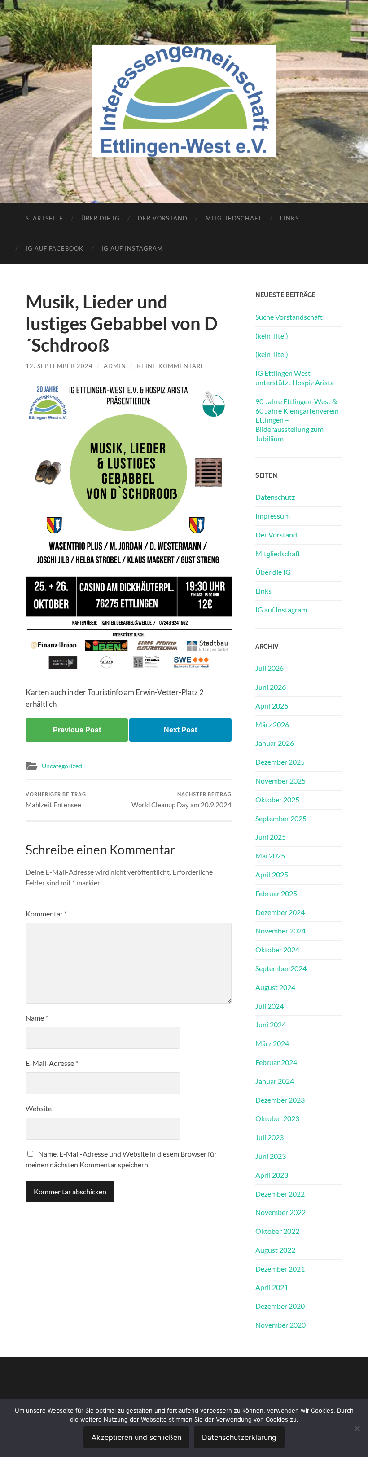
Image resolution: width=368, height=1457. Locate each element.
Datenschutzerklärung (239, 1437)
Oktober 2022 (277, 1231)
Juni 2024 (270, 1024)
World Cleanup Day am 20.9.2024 (181, 800)
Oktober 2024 (277, 949)
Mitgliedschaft (234, 218)
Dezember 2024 (280, 912)
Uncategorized (62, 766)
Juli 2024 (269, 1006)
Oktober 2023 (277, 1118)
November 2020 (280, 1325)
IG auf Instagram (132, 248)
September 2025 (281, 818)
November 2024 (280, 930)
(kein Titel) (271, 335)
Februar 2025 (276, 893)
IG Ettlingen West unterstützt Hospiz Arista (294, 378)
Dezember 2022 (280, 1193)
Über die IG (100, 218)
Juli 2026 (269, 668)
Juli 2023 (269, 1137)
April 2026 (271, 705)
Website (39, 1108)
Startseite (44, 218)
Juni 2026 (270, 686)
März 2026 (272, 724)
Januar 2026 (274, 743)
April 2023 (271, 1175)
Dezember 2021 (280, 1268)
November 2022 (280, 1212)
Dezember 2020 (280, 1306)
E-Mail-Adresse (52, 1063)
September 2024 (281, 968)
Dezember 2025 (280, 761)
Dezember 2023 (280, 1100)
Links (289, 218)
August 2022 (275, 1250)
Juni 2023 (270, 1156)
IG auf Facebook (54, 248)
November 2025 (280, 780)
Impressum (272, 515)
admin (115, 366)
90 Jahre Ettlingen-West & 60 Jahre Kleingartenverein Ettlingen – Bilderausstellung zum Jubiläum (297, 420)
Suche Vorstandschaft (289, 317)
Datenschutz (275, 497)
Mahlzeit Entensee (56, 800)
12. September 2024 (59, 366)
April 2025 (271, 874)
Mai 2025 (270, 855)
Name (37, 1017)
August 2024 (275, 987)
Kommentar (46, 913)
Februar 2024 (276, 1062)
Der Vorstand (163, 218)
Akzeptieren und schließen (136, 1437)
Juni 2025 (270, 836)
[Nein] (356, 1428)
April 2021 (271, 1287)
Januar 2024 (274, 1081)
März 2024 (272, 1043)
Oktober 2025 (277, 799)
